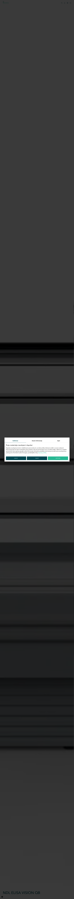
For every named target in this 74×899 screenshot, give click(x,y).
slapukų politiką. (42, 453)
